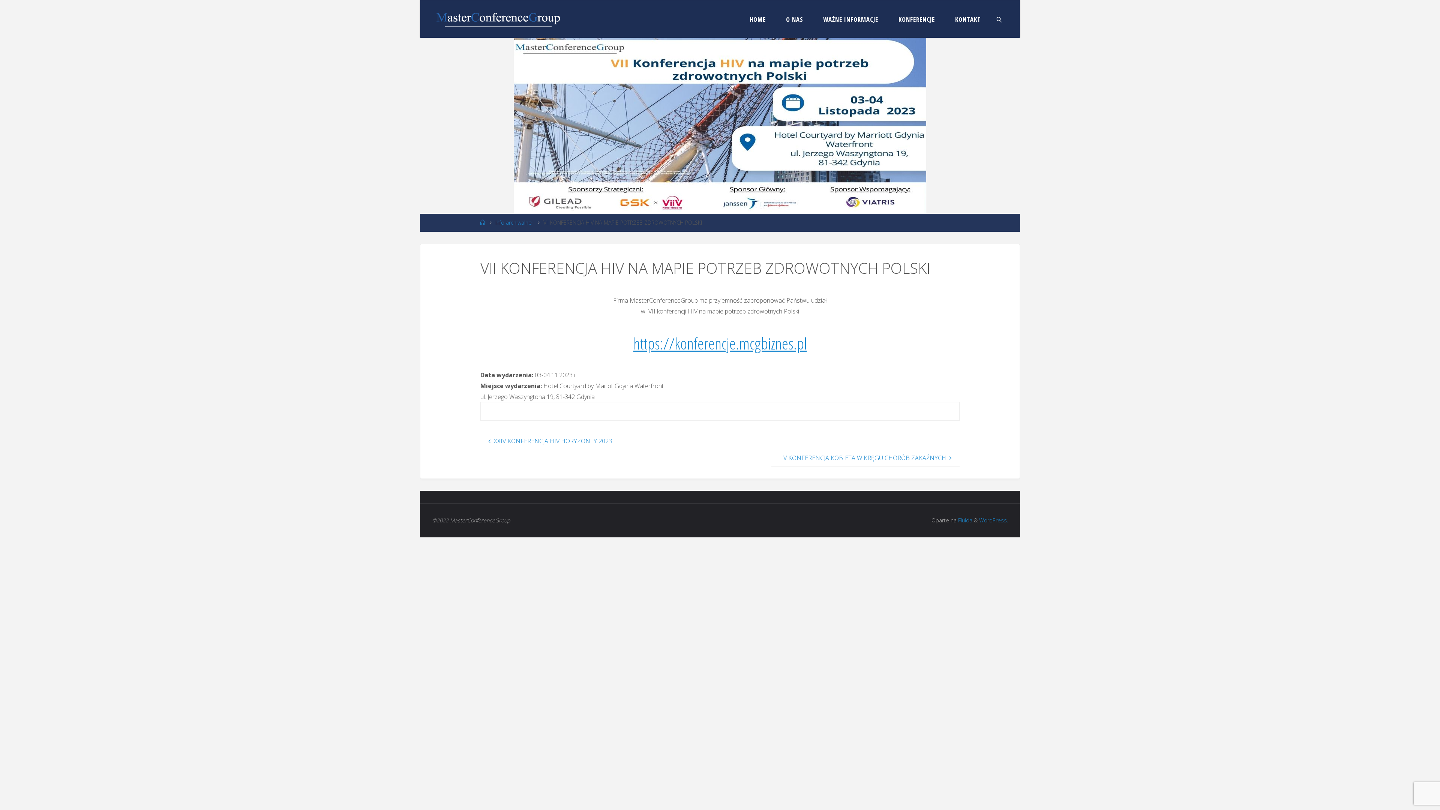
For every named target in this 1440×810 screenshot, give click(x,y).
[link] (999, 19)
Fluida (964, 520)
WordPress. (993, 520)
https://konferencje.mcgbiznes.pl (720, 343)
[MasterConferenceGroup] (498, 19)
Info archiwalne (513, 222)
